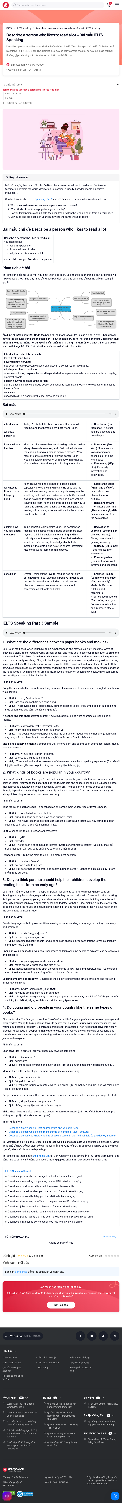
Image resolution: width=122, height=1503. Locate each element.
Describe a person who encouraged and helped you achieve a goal (45, 1176)
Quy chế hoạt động (79, 1362)
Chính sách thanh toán (47, 1362)
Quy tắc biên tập (17, 69)
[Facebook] (80, 1336)
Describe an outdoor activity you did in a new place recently (41, 1186)
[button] (15, 5)
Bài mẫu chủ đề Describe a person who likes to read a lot (31, 89)
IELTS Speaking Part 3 (40, 199)
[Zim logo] (6, 5)
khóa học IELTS (41, 1155)
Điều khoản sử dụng (80, 1357)
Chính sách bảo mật (46, 1357)
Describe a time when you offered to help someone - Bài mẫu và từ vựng (48, 1201)
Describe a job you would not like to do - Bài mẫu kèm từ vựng (42, 1206)
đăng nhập (21, 1271)
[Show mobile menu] (116, 4)
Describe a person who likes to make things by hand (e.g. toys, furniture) (49, 1131)
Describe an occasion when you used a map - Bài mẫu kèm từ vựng (45, 1191)
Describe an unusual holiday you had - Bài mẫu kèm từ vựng (41, 1196)
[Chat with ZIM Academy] (115, 1496)
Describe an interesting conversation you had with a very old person (45, 1221)
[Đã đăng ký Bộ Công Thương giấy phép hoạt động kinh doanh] (25, 1494)
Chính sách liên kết (12, 1362)
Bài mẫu (9, 98)
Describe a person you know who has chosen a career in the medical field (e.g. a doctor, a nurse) (62, 1135)
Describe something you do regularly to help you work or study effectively (49, 1211)
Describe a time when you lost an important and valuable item (43, 1128)
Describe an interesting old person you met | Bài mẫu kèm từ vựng (44, 1181)
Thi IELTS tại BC (10, 1357)
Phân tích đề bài (13, 93)
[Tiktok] (103, 1336)
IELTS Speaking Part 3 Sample (17, 103)
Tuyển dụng (42, 1367)
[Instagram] (114, 1336)
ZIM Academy (19, 64)
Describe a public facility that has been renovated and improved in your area (50, 1216)
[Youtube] (92, 1336)
